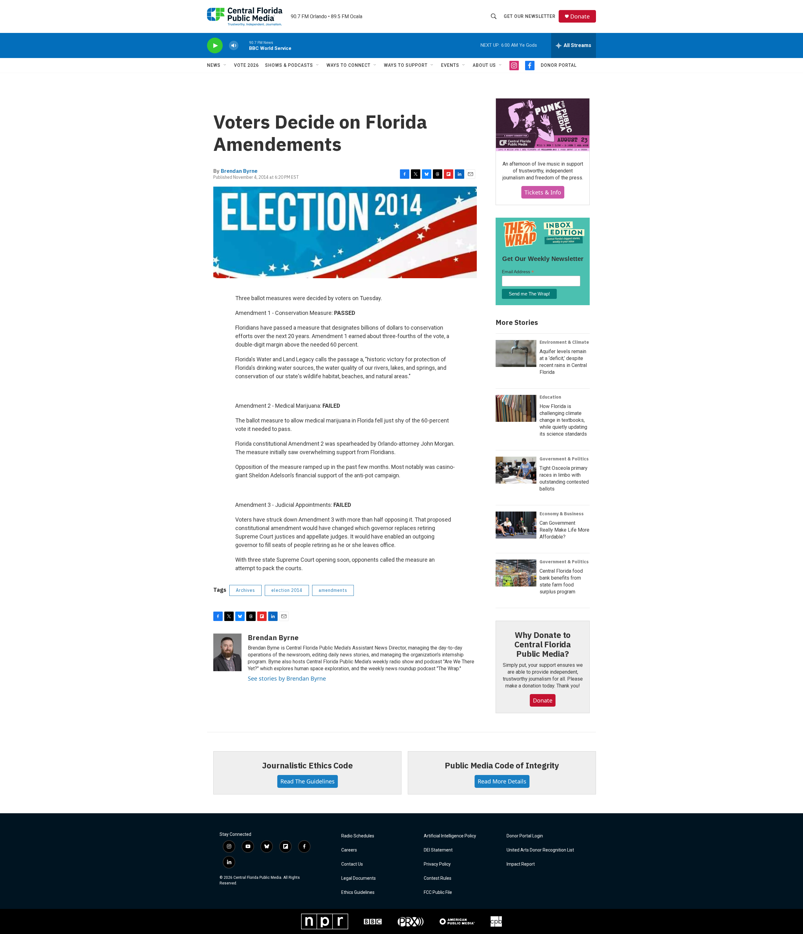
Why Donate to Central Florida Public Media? (542, 644)
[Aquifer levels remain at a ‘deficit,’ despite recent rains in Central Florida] (516, 353)
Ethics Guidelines (358, 892)
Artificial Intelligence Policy (450, 836)
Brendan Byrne (239, 170)
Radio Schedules (357, 836)
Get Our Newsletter (530, 16)
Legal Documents (358, 878)
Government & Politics (564, 459)
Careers (349, 850)
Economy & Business (562, 514)
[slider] (244, 45)
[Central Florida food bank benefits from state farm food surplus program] (516, 573)
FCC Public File (438, 892)
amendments (333, 590)
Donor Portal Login (525, 836)
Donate (580, 16)
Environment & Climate (564, 342)
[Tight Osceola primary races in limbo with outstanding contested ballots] (516, 470)
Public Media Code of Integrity (502, 765)
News (214, 65)
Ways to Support (406, 65)
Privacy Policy (437, 864)
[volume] (233, 46)
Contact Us (352, 864)
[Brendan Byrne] (227, 652)
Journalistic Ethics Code (307, 765)
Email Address (518, 272)
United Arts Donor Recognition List (540, 850)
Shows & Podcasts (289, 65)
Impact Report (521, 864)
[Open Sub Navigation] (225, 65)
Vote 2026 (246, 65)
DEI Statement (438, 850)
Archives (245, 590)
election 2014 (286, 590)
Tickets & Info (542, 192)
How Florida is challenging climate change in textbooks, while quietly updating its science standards (563, 420)
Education (550, 397)
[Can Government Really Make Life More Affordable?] (516, 525)
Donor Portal (559, 65)
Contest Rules (437, 878)
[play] (215, 45)
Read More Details (502, 781)
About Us (484, 65)
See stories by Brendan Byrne (287, 678)
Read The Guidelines (307, 781)
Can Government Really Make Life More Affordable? (564, 530)
